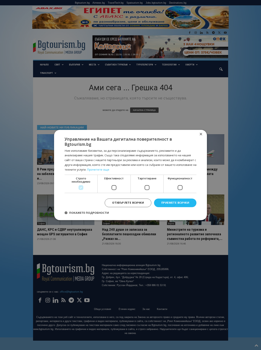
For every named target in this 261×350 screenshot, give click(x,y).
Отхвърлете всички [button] (128, 203)
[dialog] (130, 175)
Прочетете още (98, 169)
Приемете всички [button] (175, 203)
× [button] (200, 134)
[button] (87, 213)
